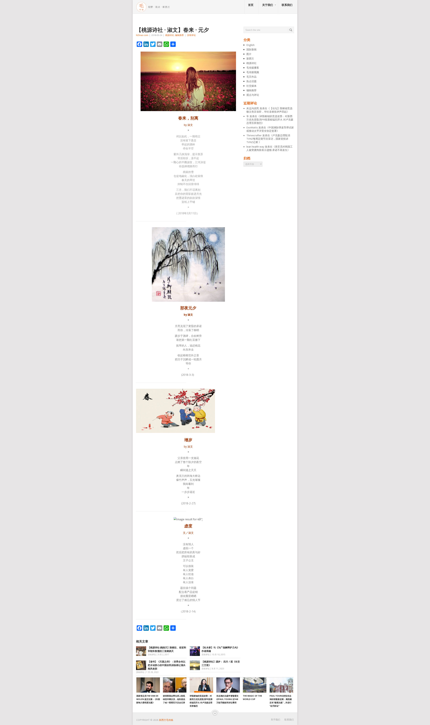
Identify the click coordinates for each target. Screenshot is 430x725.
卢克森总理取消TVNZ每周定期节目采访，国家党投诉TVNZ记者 (268, 139)
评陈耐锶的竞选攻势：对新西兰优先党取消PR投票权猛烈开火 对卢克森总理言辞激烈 (269, 119)
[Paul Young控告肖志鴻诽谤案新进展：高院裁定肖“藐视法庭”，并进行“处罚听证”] (281, 685)
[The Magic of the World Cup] (254, 685)
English (250, 45)
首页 (250, 5)
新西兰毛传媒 (166, 719)
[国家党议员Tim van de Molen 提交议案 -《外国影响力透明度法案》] (148, 685)
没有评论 (191, 35)
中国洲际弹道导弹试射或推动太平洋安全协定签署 (270, 129)
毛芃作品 (251, 76)
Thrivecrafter (254, 135)
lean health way (255, 146)
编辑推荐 (179, 35)
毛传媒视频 (252, 72)
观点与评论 (252, 94)
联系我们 (287, 5)
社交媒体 (251, 85)
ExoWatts (252, 127)
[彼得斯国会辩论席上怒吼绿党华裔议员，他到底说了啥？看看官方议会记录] (174, 685)
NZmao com (142, 35)
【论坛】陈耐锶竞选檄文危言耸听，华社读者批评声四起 (269, 110)
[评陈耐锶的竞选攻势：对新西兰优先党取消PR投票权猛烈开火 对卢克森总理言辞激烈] (201, 685)
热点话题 (251, 81)
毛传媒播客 (252, 67)
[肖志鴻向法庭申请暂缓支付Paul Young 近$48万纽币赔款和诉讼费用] (228, 685)
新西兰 (250, 58)
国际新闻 (251, 49)
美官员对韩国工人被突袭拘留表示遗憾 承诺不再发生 (269, 148)
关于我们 (267, 5)
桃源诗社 (169, 35)
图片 (248, 54)
